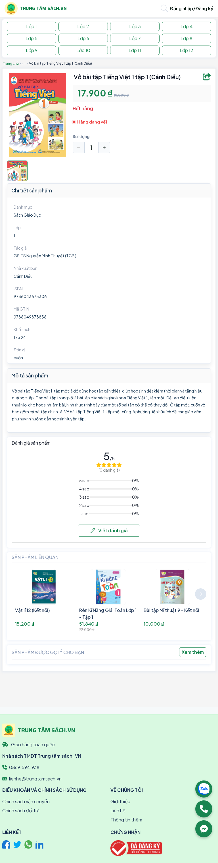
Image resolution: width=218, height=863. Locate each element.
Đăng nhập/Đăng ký (191, 8)
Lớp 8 (186, 38)
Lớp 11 (135, 50)
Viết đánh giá (112, 530)
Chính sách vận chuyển (26, 801)
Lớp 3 (135, 26)
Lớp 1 (31, 26)
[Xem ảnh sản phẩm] (17, 171)
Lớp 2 (83, 26)
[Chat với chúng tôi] (203, 828)
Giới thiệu (120, 801)
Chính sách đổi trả (20, 810)
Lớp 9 (31, 50)
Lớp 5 (31, 38)
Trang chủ (11, 63)
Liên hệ (117, 810)
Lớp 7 (135, 38)
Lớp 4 (187, 26)
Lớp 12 (186, 50)
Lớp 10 (83, 50)
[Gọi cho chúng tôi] (203, 808)
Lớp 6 (83, 38)
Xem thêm (193, 652)
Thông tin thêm (126, 820)
